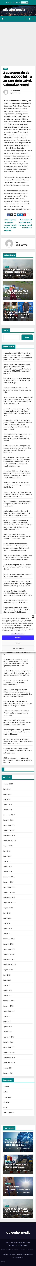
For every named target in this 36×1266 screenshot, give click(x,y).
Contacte (22, 1250)
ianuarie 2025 (8, 882)
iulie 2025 (6, 851)
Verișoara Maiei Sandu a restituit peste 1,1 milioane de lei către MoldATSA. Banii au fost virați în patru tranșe (17, 557)
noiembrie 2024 (9, 892)
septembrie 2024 (9, 903)
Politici (3, 1261)
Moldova (12, 309)
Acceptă (18, 638)
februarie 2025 (8, 877)
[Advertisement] (18, 41)
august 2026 (8, 784)
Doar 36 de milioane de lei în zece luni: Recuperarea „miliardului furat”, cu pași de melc (17, 504)
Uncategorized (8, 1113)
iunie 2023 (7, 980)
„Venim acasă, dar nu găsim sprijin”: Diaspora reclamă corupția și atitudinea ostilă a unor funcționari (18, 741)
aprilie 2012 (7, 1027)
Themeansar (23, 1245)
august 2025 (8, 846)
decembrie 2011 (9, 1047)
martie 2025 (7, 872)
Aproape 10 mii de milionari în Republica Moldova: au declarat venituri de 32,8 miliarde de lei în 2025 (17, 593)
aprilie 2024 (7, 928)
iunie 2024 (7, 918)
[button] (33, 616)
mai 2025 (6, 861)
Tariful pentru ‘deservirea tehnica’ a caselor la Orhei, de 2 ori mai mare (10, 225)
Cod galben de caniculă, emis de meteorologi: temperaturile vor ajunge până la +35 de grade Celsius (17, 703)
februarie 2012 (8, 1037)
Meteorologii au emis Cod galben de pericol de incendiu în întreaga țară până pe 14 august (16, 732)
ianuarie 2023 (8, 1006)
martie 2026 (7, 810)
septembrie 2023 (9, 965)
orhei (5, 68)
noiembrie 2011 (9, 1052)
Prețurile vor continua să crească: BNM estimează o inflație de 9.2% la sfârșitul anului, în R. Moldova (16, 610)
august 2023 (8, 970)
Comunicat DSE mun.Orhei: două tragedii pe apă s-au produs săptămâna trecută (15, 682)
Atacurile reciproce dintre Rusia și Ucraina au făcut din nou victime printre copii (16, 713)
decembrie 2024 (9, 887)
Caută (5, 330)
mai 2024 (6, 923)
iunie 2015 (7, 1021)
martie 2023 (7, 996)
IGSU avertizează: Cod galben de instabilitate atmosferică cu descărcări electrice (17, 760)
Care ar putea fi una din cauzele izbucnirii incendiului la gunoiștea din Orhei (17, 390)
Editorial (6, 1087)
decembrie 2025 (9, 825)
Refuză (18, 643)
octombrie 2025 (9, 835)
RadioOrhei (16, 90)
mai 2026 (6, 799)
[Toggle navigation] (33, 18)
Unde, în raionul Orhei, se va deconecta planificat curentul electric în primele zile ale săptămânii (17, 536)
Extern (5, 1092)
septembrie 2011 (9, 1063)
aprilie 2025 (7, 866)
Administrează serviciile (17, 634)
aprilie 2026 (7, 805)
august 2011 (7, 1068)
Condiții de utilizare (12, 1250)
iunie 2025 (7, 856)
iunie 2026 (7, 794)
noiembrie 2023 (9, 954)
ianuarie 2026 (8, 820)
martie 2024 (7, 934)
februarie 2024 (9, 939)
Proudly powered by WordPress (15, 1242)
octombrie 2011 (9, 1058)
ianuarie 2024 (8, 944)
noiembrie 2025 (9, 830)
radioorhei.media (13, 9)
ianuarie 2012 (8, 1042)
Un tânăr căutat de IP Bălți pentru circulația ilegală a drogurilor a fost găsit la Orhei (16, 485)
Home (3, 1250)
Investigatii (7, 1097)
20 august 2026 (13, 1148)
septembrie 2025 (9, 841)
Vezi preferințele (18, 648)
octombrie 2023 (9, 959)
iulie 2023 (6, 975)
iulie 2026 (7, 789)
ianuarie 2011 (8, 1073)
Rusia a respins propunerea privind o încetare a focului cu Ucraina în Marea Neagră (18, 567)
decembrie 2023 (9, 949)
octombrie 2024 (9, 897)
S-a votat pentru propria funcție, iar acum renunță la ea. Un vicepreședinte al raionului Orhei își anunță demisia (17, 584)
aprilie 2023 (7, 990)
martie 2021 (7, 1016)
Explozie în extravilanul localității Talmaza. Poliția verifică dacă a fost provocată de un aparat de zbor (16, 513)
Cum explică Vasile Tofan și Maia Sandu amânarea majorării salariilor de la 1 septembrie (17, 751)
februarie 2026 (9, 815)
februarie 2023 (8, 1001)
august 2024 (8, 908)
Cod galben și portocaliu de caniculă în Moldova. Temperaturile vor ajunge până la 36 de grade (17, 380)
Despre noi (30, 1250)
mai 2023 (6, 985)
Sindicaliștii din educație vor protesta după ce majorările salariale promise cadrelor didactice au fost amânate (17, 673)
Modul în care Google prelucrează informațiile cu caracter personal (18, 1256)
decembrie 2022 (9, 1011)
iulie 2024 (7, 913)
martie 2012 (7, 1032)
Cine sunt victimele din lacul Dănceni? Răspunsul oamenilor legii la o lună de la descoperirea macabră (17, 494)
